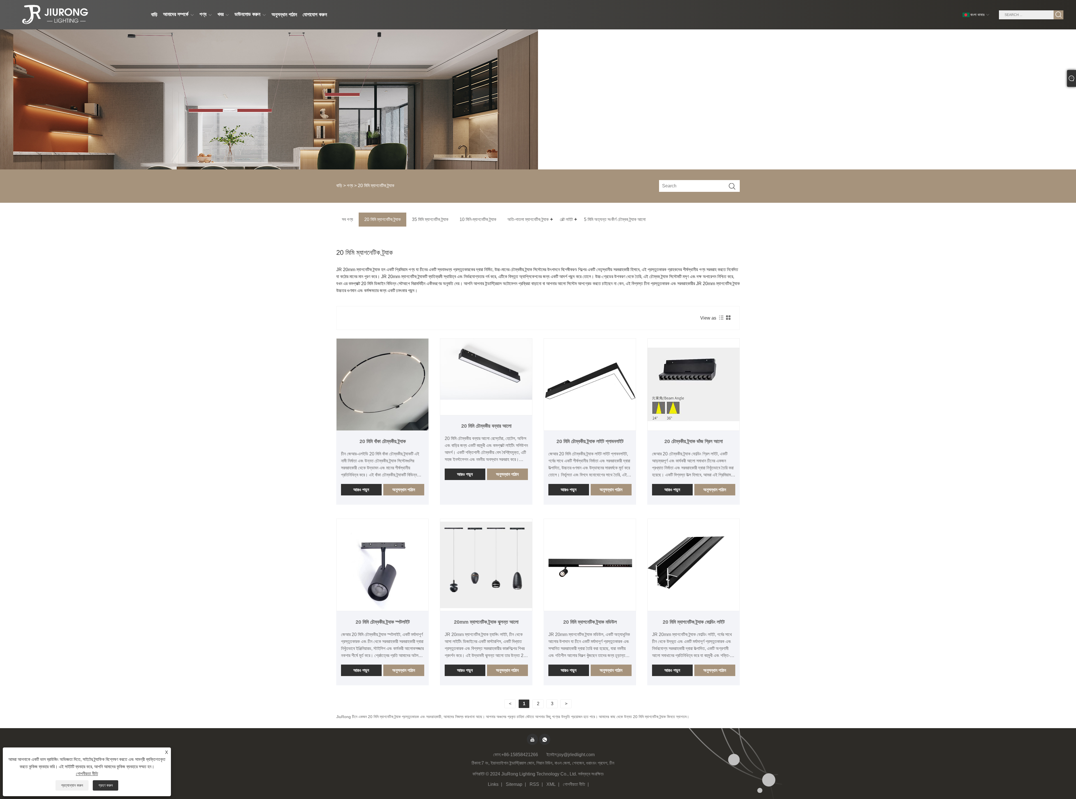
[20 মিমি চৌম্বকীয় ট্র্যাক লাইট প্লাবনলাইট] (590, 384)
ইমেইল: (552, 754)
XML (551, 784)
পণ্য (350, 185)
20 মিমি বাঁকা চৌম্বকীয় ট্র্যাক (383, 441)
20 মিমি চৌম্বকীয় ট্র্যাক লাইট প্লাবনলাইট (589, 441)
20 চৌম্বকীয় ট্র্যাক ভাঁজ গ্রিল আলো (693, 441)
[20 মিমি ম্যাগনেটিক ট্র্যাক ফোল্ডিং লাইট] (693, 565)
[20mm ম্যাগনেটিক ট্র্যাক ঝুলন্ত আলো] (486, 565)
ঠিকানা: (476, 763)
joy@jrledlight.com (576, 754)
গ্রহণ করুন (105, 785)
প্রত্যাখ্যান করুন (72, 785)
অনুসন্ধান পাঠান (403, 489)
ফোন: (497, 754)
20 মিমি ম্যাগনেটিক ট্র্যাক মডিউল (590, 622)
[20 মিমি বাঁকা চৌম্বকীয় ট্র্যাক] (382, 384)
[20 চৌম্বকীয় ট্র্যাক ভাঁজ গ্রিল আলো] (693, 384)
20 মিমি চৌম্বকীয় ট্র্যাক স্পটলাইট (383, 622)
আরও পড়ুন (361, 489)
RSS (534, 784)
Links (493, 784)
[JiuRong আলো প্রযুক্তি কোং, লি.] (54, 15)
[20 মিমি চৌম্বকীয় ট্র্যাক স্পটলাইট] (382, 565)
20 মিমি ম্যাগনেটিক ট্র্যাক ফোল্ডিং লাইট (694, 622)
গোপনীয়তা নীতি (574, 784)
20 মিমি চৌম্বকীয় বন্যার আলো (486, 426)
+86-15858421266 (519, 754)
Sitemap (514, 784)
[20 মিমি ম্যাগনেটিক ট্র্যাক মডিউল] (590, 565)
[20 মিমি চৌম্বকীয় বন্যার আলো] (486, 369)
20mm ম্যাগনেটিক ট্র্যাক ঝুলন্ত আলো (486, 622)
